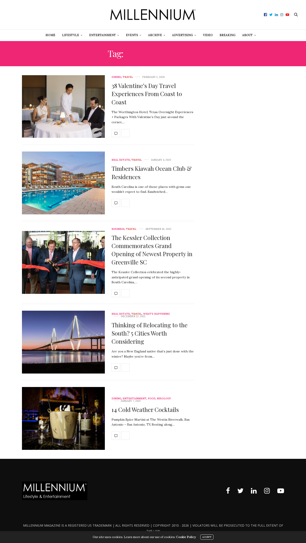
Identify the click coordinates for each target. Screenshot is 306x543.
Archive (155, 35)
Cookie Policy (186, 537)
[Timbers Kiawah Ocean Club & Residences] (63, 183)
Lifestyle (70, 35)
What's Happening (156, 314)
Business (118, 229)
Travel (128, 77)
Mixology (164, 398)
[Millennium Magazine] (152, 15)
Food (151, 398)
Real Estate (121, 160)
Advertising (182, 35)
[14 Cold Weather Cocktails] (63, 418)
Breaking (227, 35)
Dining (116, 77)
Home (50, 35)
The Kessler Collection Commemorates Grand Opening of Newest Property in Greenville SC (152, 250)
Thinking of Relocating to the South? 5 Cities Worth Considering (149, 333)
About (247, 35)
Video (208, 35)
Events (132, 35)
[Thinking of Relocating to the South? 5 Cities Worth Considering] (63, 342)
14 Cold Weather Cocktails (145, 409)
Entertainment (102, 35)
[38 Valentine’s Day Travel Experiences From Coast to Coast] (63, 106)
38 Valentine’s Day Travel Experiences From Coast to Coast (147, 94)
